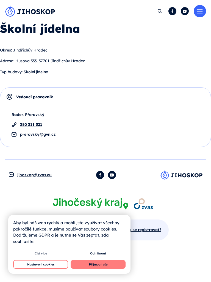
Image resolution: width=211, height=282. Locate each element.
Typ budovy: (11, 71)
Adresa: (7, 60)
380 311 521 (31, 124)
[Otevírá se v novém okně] (90, 204)
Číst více (41, 253)
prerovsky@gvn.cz (37, 134)
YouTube (185, 11)
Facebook (172, 11)
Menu (200, 11)
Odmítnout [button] (98, 253)
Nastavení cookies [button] (40, 264)
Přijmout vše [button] (98, 264)
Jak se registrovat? (142, 229)
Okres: (6, 50)
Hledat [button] (160, 11)
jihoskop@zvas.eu (34, 174)
